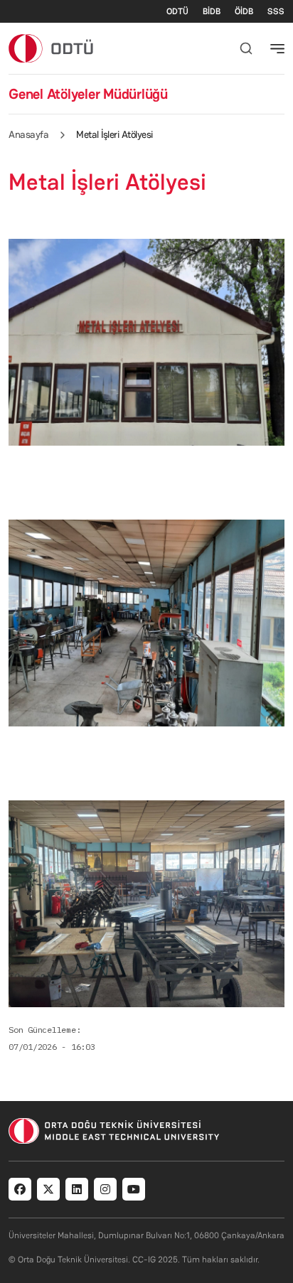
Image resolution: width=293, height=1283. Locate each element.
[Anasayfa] (52, 48)
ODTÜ (177, 11)
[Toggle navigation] (277, 48)
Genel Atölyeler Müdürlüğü (88, 93)
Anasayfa (28, 134)
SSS (275, 11)
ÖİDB (244, 11)
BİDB (211, 11)
